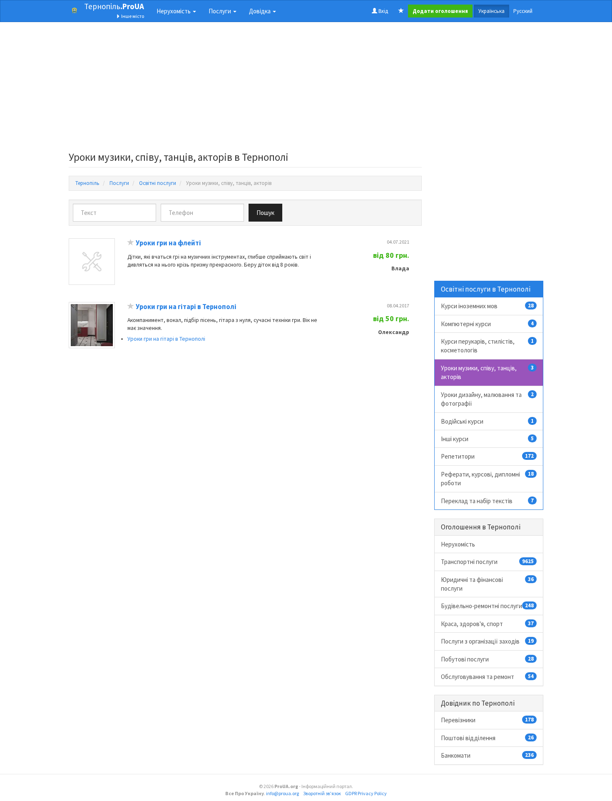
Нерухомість (458, 544)
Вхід (382, 11)
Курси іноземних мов (487, 306)
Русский (522, 11)
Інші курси (487, 439)
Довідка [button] (260, 11)
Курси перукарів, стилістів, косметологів (487, 345)
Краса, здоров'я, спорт (487, 624)
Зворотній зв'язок (322, 793)
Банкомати (487, 755)
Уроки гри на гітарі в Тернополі (186, 306)
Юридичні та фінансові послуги (487, 584)
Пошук (265, 213)
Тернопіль (114, 6)
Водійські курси (487, 421)
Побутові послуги (487, 659)
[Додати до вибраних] (130, 243)
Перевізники (487, 720)
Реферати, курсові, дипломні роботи (487, 478)
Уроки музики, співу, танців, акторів (487, 372)
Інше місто (132, 16)
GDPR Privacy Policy (366, 793)
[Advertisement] (245, 89)
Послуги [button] (220, 11)
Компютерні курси (487, 324)
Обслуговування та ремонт (487, 677)
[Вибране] (401, 11)
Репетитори (487, 456)
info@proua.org (282, 793)
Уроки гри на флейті (168, 243)
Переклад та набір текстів (487, 501)
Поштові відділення (487, 738)
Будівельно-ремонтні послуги (487, 606)
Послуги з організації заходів (487, 641)
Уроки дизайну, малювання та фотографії (487, 399)
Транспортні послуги (487, 562)
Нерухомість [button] (174, 11)
